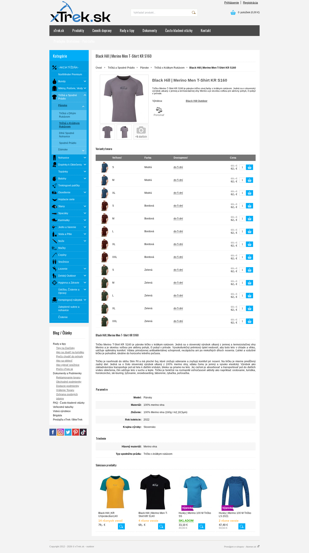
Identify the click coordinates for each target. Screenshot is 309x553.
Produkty (78, 30)
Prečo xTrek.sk (64, 369)
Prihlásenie (231, 2)
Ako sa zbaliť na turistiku (70, 352)
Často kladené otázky (178, 30)
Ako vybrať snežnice (67, 364)
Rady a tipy (127, 30)
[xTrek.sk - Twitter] (68, 434)
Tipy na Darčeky (65, 348)
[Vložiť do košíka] (249, 167)
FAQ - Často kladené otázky (69, 402)
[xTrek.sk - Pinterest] (75, 434)
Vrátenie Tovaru (65, 390)
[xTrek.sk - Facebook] (52, 434)
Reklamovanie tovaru (68, 377)
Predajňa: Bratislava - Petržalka (74, 41)
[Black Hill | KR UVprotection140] (115, 492)
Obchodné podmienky (68, 381)
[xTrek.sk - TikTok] (83, 434)
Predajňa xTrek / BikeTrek (67, 419)
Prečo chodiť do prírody (69, 356)
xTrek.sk (59, 30)
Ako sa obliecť (64, 360)
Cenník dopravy (101, 30)
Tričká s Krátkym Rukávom (169, 67)
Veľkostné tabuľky (63, 407)
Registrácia (250, 2)
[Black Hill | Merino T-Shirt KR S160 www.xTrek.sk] (107, 132)
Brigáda (57, 415)
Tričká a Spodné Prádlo (121, 67)
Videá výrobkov (62, 411)
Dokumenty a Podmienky (67, 373)
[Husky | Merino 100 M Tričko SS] (201, 526)
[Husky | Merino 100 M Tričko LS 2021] (241, 526)
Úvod (99, 67)
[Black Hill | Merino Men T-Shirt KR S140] (155, 492)
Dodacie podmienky (67, 386)
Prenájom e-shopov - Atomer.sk (240, 546)
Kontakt (206, 30)
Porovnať (159, 115)
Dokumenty (150, 30)
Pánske (144, 67)
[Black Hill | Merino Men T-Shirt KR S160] (124, 99)
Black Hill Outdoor (196, 100)
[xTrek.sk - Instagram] (60, 434)
